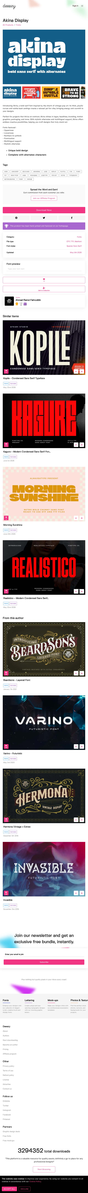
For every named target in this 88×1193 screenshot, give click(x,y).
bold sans (26, 171)
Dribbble (6, 1101)
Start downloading (10, 1040)
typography (73, 175)
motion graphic (9, 179)
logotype (44, 175)
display (53, 171)
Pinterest (6, 1119)
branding (36, 171)
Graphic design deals (11, 1131)
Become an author (10, 1045)
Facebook (7, 1115)
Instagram (7, 1110)
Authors (6, 1036)
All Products (8, 25)
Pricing (5, 1049)
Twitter (6, 1106)
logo (45, 171)
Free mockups (8, 1141)
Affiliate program (9, 1054)
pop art (54, 175)
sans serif (15, 171)
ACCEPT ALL (9, 1189)
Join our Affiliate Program (44, 198)
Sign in (75, 6)
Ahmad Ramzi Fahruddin (28, 300)
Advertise (7, 1084)
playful (63, 171)
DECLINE (25, 1189)
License (6, 1080)
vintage (29, 179)
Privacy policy (8, 1066)
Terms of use (8, 1071)
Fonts (18, 25)
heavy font (14, 175)
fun (71, 171)
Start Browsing (44, 1169)
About (5, 1031)
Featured (13, 383)
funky (21, 179)
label (24, 175)
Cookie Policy (35, 1181)
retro (63, 175)
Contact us (7, 1089)
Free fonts (7, 1136)
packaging (33, 175)
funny (78, 171)
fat (5, 175)
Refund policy (8, 1075)
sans (6, 171)
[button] (82, 6)
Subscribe (44, 962)
